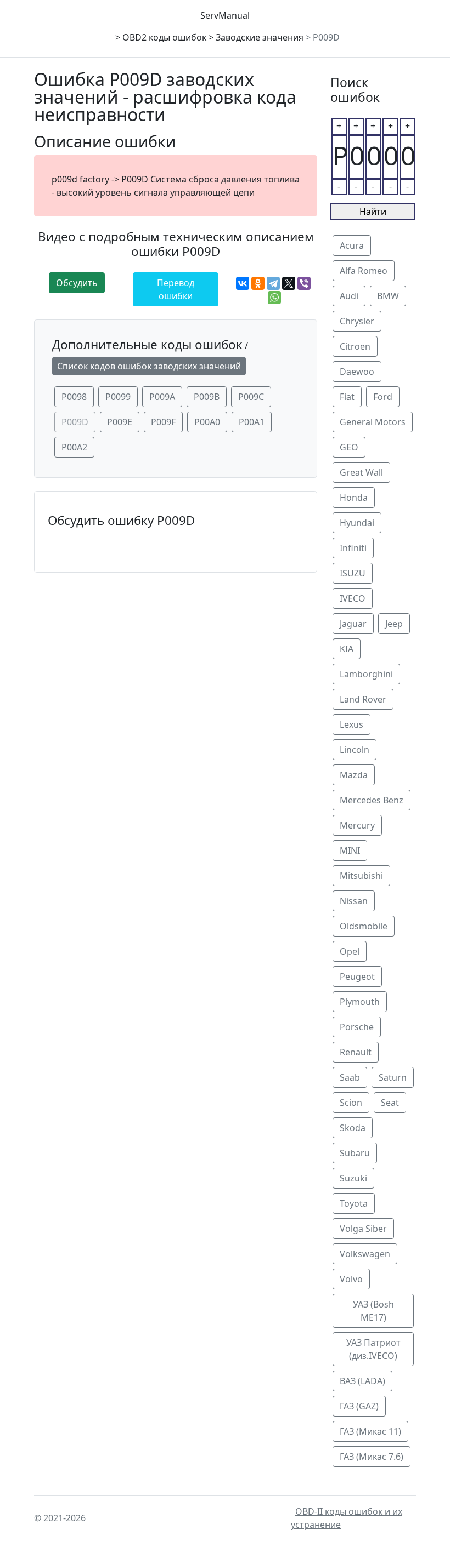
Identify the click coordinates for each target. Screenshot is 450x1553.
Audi (349, 296)
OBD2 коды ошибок (164, 37)
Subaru (355, 1153)
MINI (350, 850)
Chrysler (357, 321)
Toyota (354, 1203)
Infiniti (353, 548)
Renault (356, 1052)
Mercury (357, 825)
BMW (388, 296)
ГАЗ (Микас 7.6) (371, 1457)
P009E (119, 422)
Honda (354, 498)
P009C (251, 397)
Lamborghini (366, 674)
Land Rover (363, 699)
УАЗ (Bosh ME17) (373, 1310)
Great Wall (361, 472)
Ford (382, 397)
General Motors (373, 422)
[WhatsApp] (274, 297)
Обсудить (77, 283)
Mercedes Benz (371, 800)
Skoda (352, 1128)
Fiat (347, 397)
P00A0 (207, 422)
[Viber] (304, 283)
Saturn (393, 1077)
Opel (349, 951)
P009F (163, 422)
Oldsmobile (363, 926)
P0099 (118, 397)
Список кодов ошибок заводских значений (149, 366)
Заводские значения (259, 37)
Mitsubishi (361, 876)
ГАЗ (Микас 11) (370, 1431)
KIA (346, 649)
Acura (352, 245)
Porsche (357, 1027)
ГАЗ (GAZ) (359, 1406)
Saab (350, 1077)
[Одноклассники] (258, 283)
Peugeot (357, 976)
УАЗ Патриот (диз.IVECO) (373, 1349)
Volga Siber (363, 1229)
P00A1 (252, 422)
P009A (162, 397)
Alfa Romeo (363, 271)
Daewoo (357, 372)
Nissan (354, 901)
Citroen (355, 346)
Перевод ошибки (175, 289)
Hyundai (357, 523)
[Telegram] (273, 283)
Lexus (351, 724)
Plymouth (360, 1002)
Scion (351, 1103)
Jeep (394, 624)
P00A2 (74, 447)
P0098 (74, 397)
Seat (390, 1103)
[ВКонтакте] (242, 283)
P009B (207, 397)
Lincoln (354, 750)
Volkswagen (365, 1254)
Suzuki (353, 1178)
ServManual (225, 15)
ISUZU (352, 573)
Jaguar (353, 624)
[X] (288, 283)
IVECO (352, 598)
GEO (349, 447)
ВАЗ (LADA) (362, 1381)
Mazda (354, 775)
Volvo (351, 1279)
